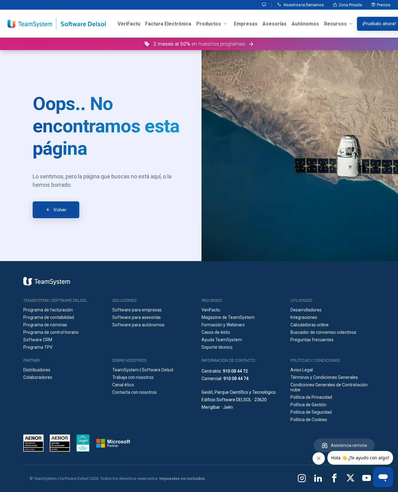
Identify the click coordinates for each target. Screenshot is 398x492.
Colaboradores (37, 377)
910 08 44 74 (235, 378)
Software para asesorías (136, 317)
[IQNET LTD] (83, 443)
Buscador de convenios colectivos (323, 332)
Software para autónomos (138, 324)
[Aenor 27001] (35, 443)
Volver (60, 210)
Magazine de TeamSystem (228, 317)
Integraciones (303, 317)
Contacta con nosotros (134, 392)
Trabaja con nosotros (133, 377)
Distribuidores (36, 369)
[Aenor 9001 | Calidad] (60, 443)
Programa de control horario (51, 332)
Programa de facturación (48, 309)
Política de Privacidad (311, 397)
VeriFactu (210, 309)
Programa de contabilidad (48, 317)
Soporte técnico (217, 347)
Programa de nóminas (45, 324)
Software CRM (37, 339)
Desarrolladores (306, 309)
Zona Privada (350, 4)
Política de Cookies (308, 419)
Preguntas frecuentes (312, 339)
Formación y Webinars (223, 324)
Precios (383, 4)
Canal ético (123, 384)
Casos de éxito (215, 332)
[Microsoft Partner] (113, 443)
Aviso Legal (301, 369)
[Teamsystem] (46, 281)
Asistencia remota (349, 445)
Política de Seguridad (311, 412)
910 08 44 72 (235, 371)
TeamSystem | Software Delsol (142, 369)
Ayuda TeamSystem (221, 339)
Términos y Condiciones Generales (324, 377)
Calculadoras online (309, 324)
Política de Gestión (308, 404)
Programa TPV (38, 347)
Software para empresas (137, 309)
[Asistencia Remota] (264, 4)
